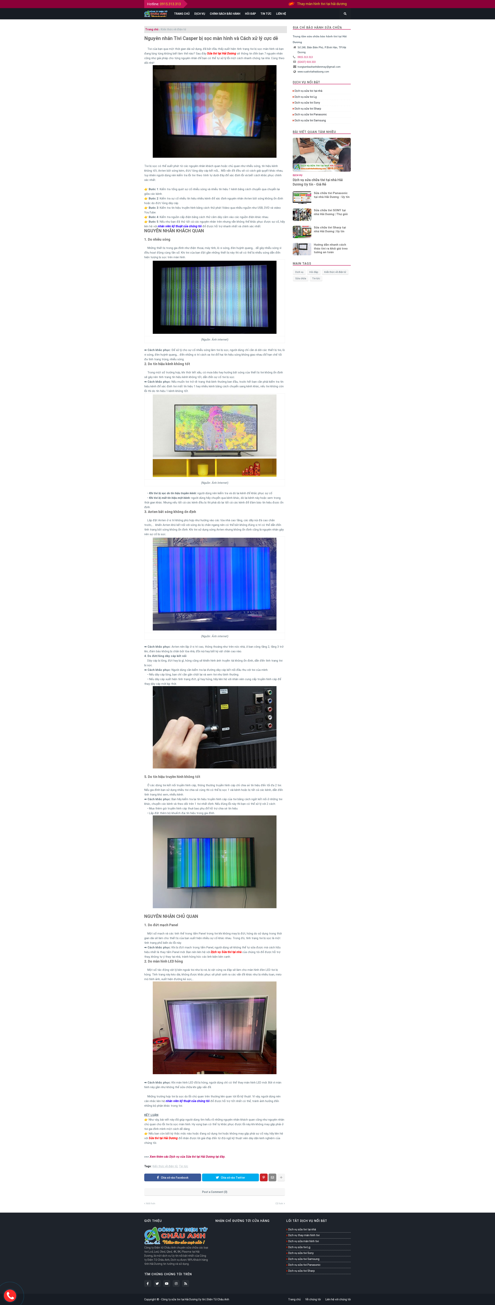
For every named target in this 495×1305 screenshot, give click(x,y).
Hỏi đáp (313, 272)
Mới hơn (150, 1203)
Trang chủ (151, 29)
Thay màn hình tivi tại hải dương (322, 5)
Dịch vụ (299, 272)
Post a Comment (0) (214, 1191)
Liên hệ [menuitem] (281, 13)
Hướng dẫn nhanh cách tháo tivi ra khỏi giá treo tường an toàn (331, 248)
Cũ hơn (279, 1203)
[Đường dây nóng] (10, 1295)
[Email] (272, 1177)
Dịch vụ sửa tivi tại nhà (308, 90)
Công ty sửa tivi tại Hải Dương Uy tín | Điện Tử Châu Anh (195, 1299)
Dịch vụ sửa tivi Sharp (308, 108)
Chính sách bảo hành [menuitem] (225, 13)
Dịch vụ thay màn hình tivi (304, 1235)
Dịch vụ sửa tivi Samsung (310, 120)
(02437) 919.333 (307, 61)
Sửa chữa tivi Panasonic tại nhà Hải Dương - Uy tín (332, 195)
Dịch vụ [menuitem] (199, 13)
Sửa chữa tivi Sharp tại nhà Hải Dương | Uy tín (330, 229)
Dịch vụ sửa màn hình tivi (303, 1241)
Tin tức (183, 1166)
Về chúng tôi (313, 1299)
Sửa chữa (300, 278)
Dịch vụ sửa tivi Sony (307, 102)
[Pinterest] (264, 1177)
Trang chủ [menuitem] (182, 13)
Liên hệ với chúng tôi (338, 1299)
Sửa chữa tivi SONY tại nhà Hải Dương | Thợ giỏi (331, 212)
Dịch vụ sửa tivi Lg (306, 96)
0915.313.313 (170, 4)
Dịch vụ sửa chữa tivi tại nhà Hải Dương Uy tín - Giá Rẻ (318, 182)
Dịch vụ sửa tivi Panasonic (311, 114)
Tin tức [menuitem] (265, 13)
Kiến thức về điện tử (173, 29)
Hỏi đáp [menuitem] (250, 13)
